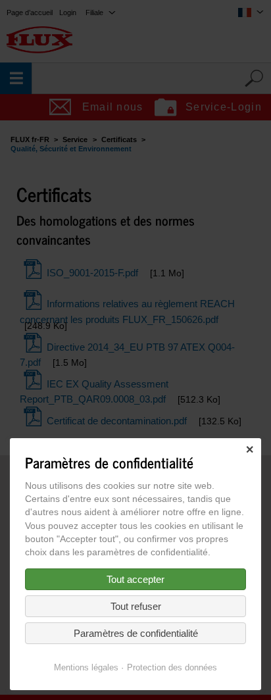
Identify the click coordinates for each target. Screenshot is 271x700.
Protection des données (172, 667)
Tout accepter (135, 579)
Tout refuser (136, 606)
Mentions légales (86, 667)
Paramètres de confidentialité (136, 633)
